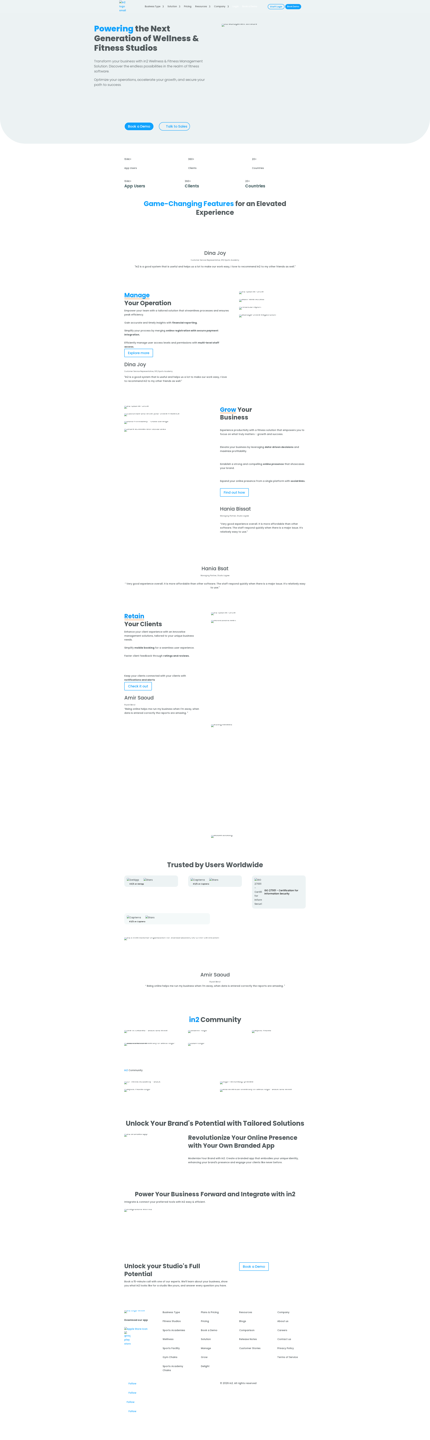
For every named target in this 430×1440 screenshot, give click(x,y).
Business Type (152, 6)
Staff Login (276, 6)
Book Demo (293, 6)
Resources (201, 6)
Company (219, 6)
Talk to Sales (176, 126)
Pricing (187, 6)
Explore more (138, 353)
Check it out (138, 686)
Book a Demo (139, 126)
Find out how (234, 492)
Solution (172, 6)
